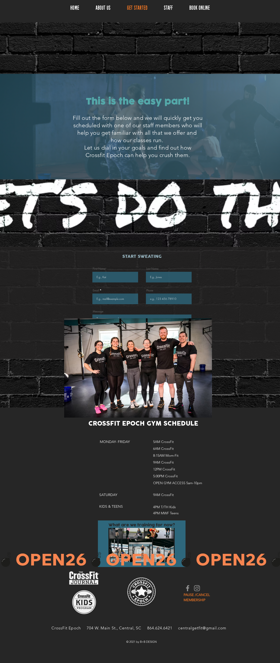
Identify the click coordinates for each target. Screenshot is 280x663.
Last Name (152, 268)
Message (98, 311)
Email (96, 290)
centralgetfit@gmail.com (202, 628)
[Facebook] (188, 588)
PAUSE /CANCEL (197, 595)
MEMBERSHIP (194, 600)
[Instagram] (197, 588)
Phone (149, 290)
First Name (99, 268)
